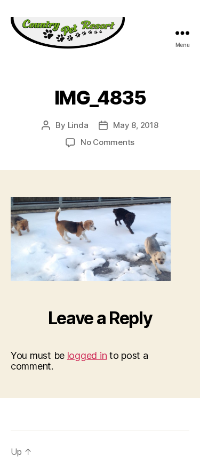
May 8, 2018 (135, 125)
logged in (87, 355)
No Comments (107, 142)
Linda (78, 125)
